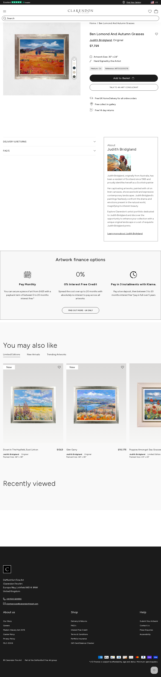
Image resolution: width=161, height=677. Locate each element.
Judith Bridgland (101, 40)
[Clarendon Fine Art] (80, 569)
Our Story (7, 621)
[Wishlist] (150, 11)
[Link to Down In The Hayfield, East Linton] (33, 405)
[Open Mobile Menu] (4, 11)
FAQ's (73, 626)
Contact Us (144, 626)
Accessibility (145, 634)
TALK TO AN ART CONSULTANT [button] (124, 87)
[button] (74, 59)
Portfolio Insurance (79, 639)
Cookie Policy (9, 634)
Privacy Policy (9, 639)
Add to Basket (121, 78)
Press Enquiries (146, 630)
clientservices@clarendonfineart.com (22, 604)
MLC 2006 (8, 643)
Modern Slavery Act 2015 (14, 630)
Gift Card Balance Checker (82, 643)
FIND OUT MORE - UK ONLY (80, 310)
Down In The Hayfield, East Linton (20, 449)
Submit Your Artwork (149, 621)
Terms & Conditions (79, 634)
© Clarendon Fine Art (12, 660)
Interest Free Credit (79, 630)
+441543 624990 (14, 599)
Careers (6, 626)
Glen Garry (71, 449)
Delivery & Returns (79, 621)
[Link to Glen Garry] (96, 405)
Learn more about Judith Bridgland (125, 233)
